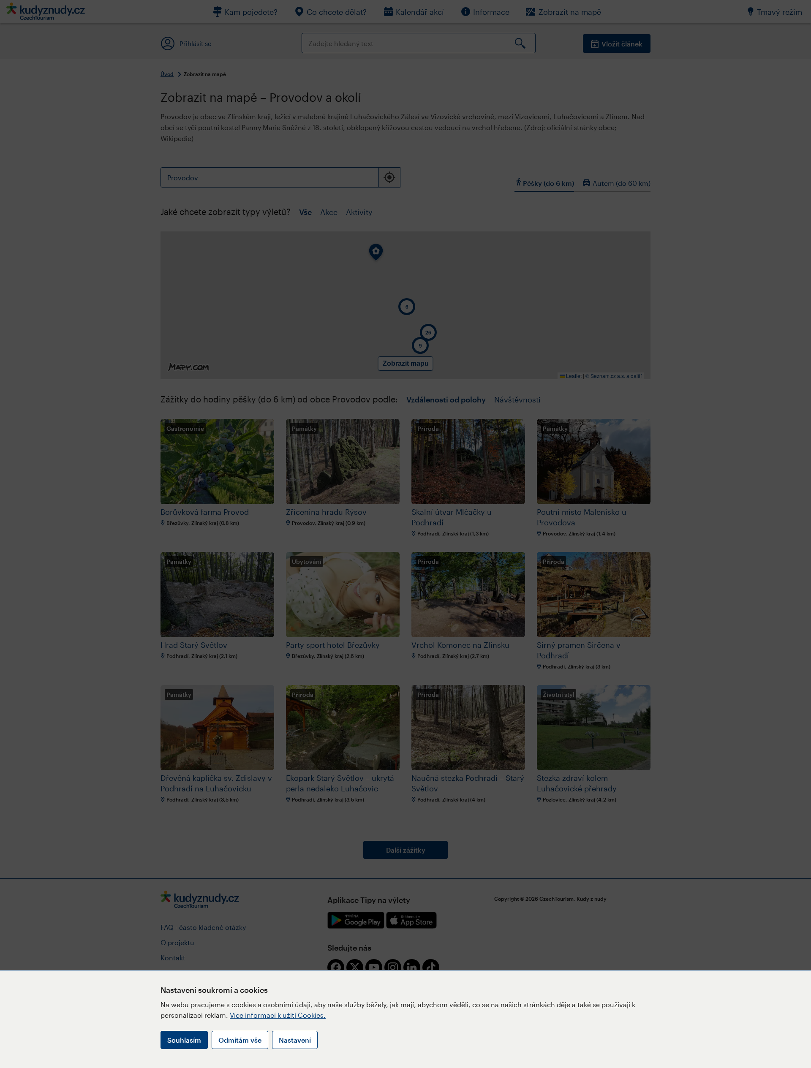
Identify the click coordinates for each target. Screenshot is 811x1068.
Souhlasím (184, 1040)
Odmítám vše (239, 1040)
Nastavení (295, 1040)
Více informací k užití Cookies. (278, 1015)
